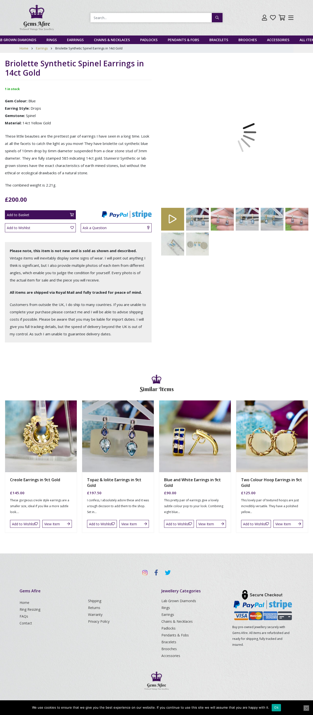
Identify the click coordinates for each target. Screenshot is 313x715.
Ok (276, 707)
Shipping (94, 600)
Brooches (247, 39)
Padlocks (148, 39)
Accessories (278, 39)
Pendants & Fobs (183, 39)
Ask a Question (95, 227)
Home (24, 48)
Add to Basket (18, 214)
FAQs (24, 616)
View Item (52, 524)
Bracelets (218, 39)
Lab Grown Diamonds (178, 600)
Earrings (75, 39)
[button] (172, 132)
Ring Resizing (30, 609)
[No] (306, 708)
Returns (94, 607)
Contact (26, 623)
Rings (51, 39)
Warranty (95, 614)
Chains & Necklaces (112, 39)
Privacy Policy (99, 621)
